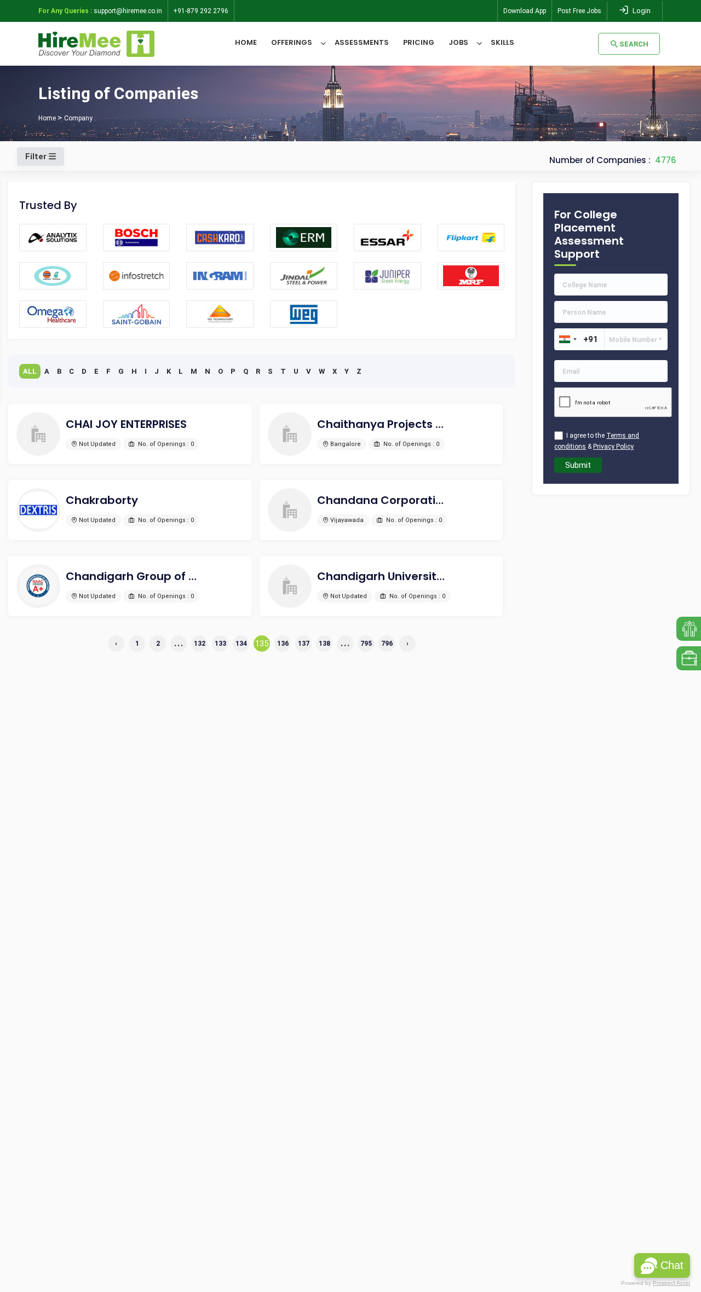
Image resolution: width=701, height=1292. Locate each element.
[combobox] (567, 339)
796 (387, 643)
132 (199, 643)
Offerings (291, 42)
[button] (662, 1265)
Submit (578, 465)
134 (241, 643)
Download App (524, 11)
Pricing (418, 42)
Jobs (458, 42)
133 (220, 643)
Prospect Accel (671, 1283)
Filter (37, 156)
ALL (30, 371)
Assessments (362, 42)
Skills (502, 42)
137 (303, 643)
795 (366, 643)
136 (283, 643)
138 (324, 643)
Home (246, 42)
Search (633, 44)
